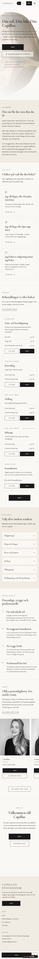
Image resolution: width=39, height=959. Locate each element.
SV (19, 3)
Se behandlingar (14, 776)
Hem (3, 915)
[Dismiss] (36, 956)
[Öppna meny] (34, 3)
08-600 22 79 (6, 939)
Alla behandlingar (9, 309)
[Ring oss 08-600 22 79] (34, 955)
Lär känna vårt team (10, 712)
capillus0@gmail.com (9, 942)
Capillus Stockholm (8, 3)
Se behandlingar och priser (18, 54)
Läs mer (12, 351)
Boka (29, 3)
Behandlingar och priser (10, 919)
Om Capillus (6, 922)
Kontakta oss (19, 843)
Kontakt (5, 925)
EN (23, 3)
